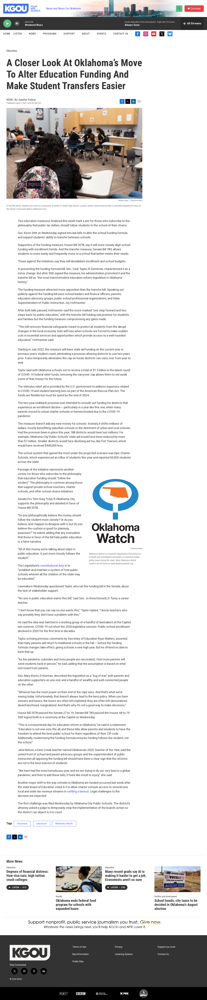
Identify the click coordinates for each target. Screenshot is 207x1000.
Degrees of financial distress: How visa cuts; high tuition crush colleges (27, 876)
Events (101, 33)
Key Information (80, 954)
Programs (50, 33)
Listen (18, 33)
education (42, 823)
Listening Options (124, 954)
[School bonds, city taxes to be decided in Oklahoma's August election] (177, 879)
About (86, 33)
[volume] (17, 23)
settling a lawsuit (78, 791)
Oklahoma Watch (64, 823)
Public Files (78, 961)
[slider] (22, 23)
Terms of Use (79, 947)
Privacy (118, 947)
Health (59, 896)
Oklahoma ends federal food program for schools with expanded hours (76, 905)
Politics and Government (165, 896)
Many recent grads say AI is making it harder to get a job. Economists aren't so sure (125, 876)
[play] (7, 23)
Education (11, 50)
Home (6, 33)
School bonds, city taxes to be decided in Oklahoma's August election (176, 905)
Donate (196, 8)
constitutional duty (52, 565)
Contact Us (120, 33)
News (32, 33)
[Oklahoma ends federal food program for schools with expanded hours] (79, 879)
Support (69, 33)
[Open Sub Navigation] (24, 33)
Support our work (166, 947)
